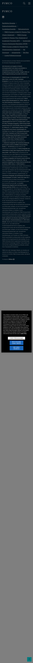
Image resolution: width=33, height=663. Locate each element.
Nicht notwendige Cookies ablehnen (16, 342)
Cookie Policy (23, 333)
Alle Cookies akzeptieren (16, 348)
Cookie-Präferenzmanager (16, 338)
